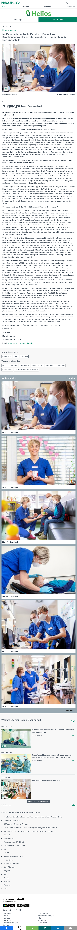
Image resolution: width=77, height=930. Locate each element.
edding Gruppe (9, 860)
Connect (7, 835)
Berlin (16, 356)
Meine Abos (71, 6)
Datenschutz (7, 920)
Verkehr (6, 878)
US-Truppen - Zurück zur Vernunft (15, 824)
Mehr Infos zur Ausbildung (38, 801)
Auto (5, 874)
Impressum (7, 913)
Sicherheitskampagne (11, 863)
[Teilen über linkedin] (57, 928)
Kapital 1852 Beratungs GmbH (14, 845)
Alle (72, 721)
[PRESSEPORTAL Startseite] (12, 3)
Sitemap (6, 925)
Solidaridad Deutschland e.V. (14, 856)
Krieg (5, 888)
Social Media (42, 923)
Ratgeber (7, 871)
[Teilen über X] (19, 928)
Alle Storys (18, 20)
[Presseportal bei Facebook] (13, 910)
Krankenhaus (7, 370)
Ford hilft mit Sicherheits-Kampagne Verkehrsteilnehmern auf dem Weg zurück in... (33, 817)
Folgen (55, 20)
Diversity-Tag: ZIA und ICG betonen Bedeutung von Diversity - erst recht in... (30, 831)
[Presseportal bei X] (16, 910)
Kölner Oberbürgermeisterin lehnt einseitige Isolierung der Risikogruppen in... (31, 828)
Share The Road (9, 867)
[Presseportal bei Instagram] (19, 910)
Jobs (39, 918)
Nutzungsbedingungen (46, 915)
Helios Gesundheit (9, 30)
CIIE (5, 849)
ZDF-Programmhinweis (12, 820)
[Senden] (70, 928)
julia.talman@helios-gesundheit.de (20, 343)
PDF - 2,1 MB (24, 106)
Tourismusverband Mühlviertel (14, 842)
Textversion (42, 920)
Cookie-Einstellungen (10, 923)
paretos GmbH (9, 838)
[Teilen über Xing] (44, 928)
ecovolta (7, 853)
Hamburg (24, 356)
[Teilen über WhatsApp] (32, 928)
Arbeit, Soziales (37, 365)
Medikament (24, 365)
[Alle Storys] (38, 15)
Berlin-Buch (6, 356)
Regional (47, 6)
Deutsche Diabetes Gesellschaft (26, 370)
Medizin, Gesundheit (9, 365)
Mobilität (7, 881)
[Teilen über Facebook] (6, 928)
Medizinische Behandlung (55, 365)
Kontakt (5, 915)
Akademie (6, 918)
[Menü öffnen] (73, 3)
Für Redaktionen (44, 913)
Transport (7, 885)
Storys (4, 6)
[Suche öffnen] (67, 3)
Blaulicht (25, 6)
